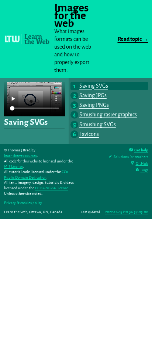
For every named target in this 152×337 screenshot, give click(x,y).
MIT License (13, 166)
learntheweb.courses (20, 155)
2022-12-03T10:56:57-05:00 (126, 212)
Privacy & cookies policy (23, 202)
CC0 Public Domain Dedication (36, 174)
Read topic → (133, 39)
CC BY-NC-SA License (51, 188)
